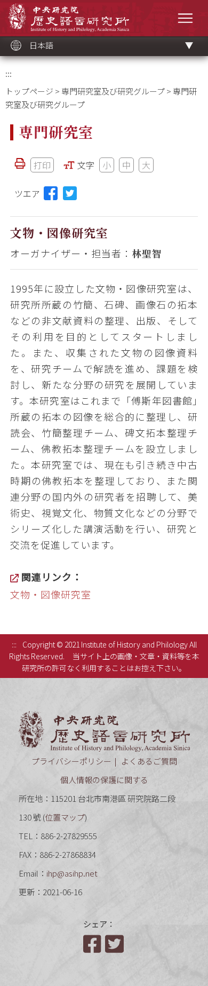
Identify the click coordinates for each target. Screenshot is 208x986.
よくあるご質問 (149, 761)
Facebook (93, 944)
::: (8, 73)
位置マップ (65, 817)
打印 (42, 165)
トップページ (29, 91)
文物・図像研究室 (50, 594)
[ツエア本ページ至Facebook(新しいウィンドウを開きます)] (51, 193)
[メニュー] (185, 18)
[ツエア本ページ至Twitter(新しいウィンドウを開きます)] (70, 193)
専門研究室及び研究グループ (113, 91)
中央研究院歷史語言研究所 (68, 17)
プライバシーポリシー (71, 761)
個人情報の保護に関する (104, 779)
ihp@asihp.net (72, 873)
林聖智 (147, 253)
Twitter (115, 944)
